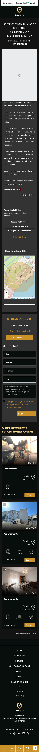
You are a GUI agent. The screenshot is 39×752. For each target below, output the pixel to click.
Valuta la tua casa (19, 666)
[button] (19, 237)
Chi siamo (19, 655)
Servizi (19, 671)
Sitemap (19, 687)
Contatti (19, 676)
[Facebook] (10, 733)
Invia (20, 414)
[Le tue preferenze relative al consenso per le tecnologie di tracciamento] (35, 748)
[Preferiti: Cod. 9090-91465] (5, 439)
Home (19, 650)
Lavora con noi (19, 682)
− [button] (6, 296)
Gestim (30, 729)
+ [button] (6, 292)
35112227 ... (21, 337)
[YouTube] (14, 733)
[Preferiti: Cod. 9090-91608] (5, 504)
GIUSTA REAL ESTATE (19, 318)
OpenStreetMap (24, 298)
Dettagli (29, 495)
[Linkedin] (19, 733)
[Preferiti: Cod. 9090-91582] (5, 569)
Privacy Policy (19, 691)
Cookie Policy (19, 696)
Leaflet (13, 298)
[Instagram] (23, 733)
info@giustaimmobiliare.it (19, 331)
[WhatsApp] (28, 733)
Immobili (19, 661)
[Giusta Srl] (19, 11)
